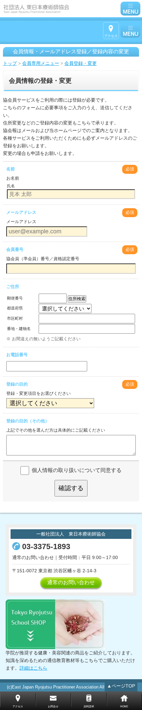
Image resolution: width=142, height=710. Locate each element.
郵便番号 (15, 298)
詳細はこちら (33, 668)
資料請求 (89, 706)
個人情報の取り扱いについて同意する (77, 470)
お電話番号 (17, 354)
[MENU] (130, 9)
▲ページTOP (121, 685)
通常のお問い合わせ (71, 582)
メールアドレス (21, 212)
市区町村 (15, 318)
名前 (10, 168)
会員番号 (14, 249)
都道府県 (15, 308)
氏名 (11, 186)
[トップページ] (61, 8)
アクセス (111, 36)
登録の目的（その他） (27, 420)
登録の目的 (17, 384)
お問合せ (53, 706)
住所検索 (77, 298)
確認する (71, 488)
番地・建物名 (19, 329)
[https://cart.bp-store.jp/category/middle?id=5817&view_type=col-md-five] (55, 624)
